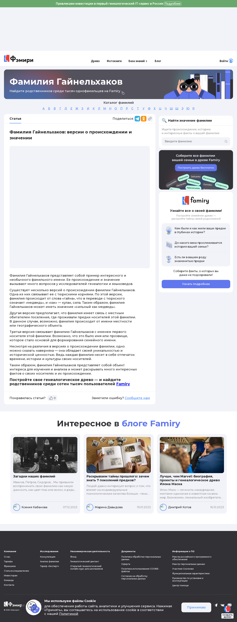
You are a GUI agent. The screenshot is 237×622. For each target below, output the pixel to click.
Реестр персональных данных (188, 564)
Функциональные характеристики (191, 573)
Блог (158, 61)
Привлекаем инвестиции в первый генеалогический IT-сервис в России (118, 3)
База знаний (137, 61)
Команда (9, 580)
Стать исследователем (16, 571)
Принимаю (196, 607)
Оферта (125, 564)
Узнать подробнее (196, 284)
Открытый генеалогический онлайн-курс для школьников (86, 567)
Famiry (123, 384)
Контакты (9, 585)
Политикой (68, 614)
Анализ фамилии (49, 561)
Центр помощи (180, 585)
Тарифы (8, 561)
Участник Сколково (183, 568)
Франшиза (10, 566)
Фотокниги (114, 61)
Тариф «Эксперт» (49, 566)
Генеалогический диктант (84, 561)
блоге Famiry (151, 423)
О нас (7, 556)
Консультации (47, 556)
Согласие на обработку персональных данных (134, 577)
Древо (95, 61)
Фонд (73, 556)
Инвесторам (10, 575)
